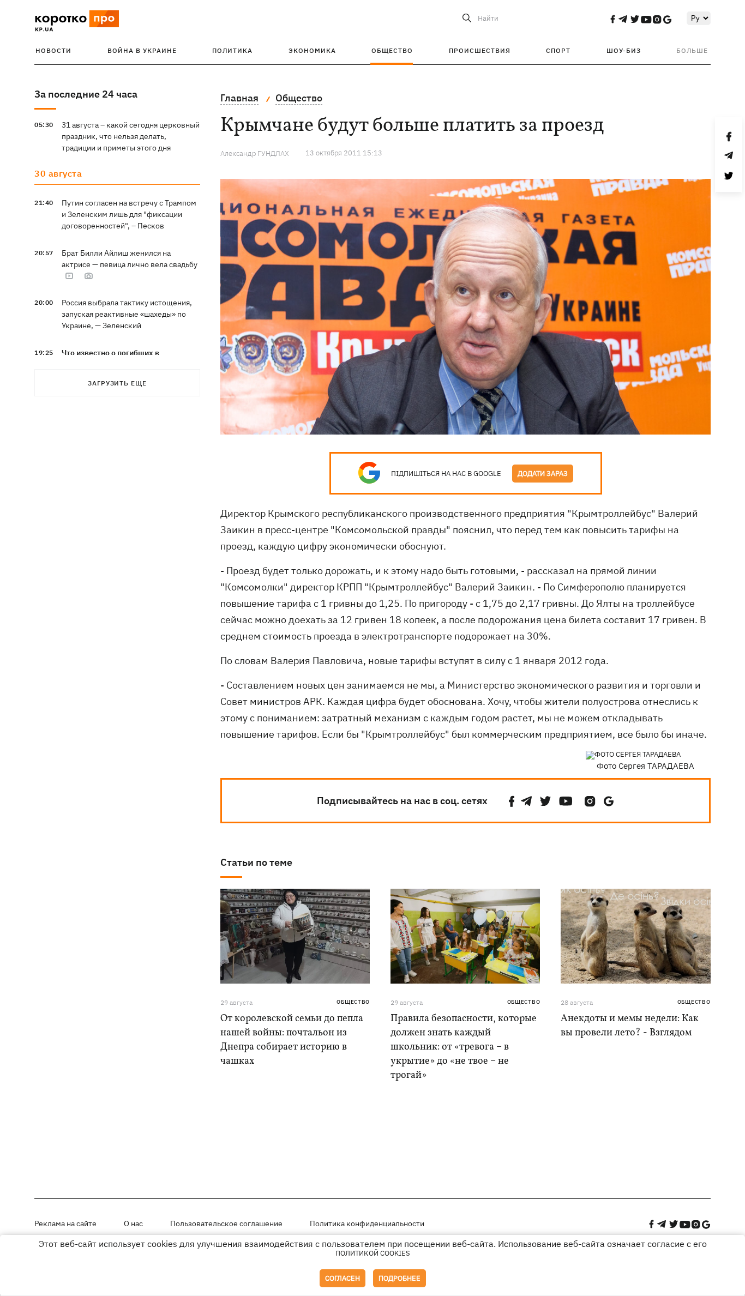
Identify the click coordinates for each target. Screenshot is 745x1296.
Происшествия (479, 50)
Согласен (342, 1278)
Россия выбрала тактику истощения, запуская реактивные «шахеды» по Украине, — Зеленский (127, 314)
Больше (692, 50)
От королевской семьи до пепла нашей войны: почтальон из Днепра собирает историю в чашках (291, 1040)
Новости (53, 50)
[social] (612, 19)
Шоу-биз (623, 50)
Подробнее (399, 1278)
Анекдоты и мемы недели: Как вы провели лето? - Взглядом (630, 1026)
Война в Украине (142, 50)
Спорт (558, 50)
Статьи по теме (256, 862)
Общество (392, 50)
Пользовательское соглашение (226, 1223)
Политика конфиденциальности (367, 1223)
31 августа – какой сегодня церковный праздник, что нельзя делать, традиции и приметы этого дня (131, 136)
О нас (133, 1223)
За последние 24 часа (85, 94)
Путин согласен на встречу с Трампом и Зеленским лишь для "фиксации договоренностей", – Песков (129, 214)
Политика (232, 50)
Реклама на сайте (65, 1223)
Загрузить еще (117, 383)
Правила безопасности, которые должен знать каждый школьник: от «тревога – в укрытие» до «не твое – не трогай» (463, 1047)
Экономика (312, 50)
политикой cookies (372, 1253)
